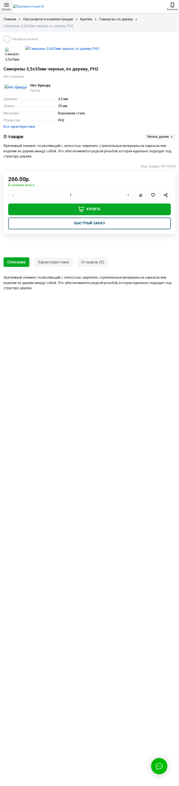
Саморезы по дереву (116, 19)
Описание (16, 262)
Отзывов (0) (92, 262)
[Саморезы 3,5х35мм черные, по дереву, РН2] (100, 48)
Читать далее (158, 136)
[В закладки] (153, 195)
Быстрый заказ (89, 223)
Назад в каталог (25, 39)
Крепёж (86, 19)
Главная (9, 19)
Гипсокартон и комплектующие (48, 19)
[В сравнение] (140, 195)
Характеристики (53, 262)
